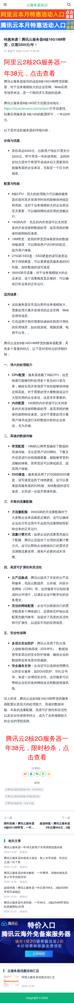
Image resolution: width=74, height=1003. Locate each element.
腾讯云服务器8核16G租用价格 (23, 796)
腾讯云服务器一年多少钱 (20, 803)
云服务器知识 (37, 4)
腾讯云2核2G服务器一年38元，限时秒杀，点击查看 (37, 747)
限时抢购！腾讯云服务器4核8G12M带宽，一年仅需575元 (19, 822)
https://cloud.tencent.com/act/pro (26, 108)
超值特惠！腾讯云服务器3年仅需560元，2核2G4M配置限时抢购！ (55, 822)
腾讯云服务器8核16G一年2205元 (25, 789)
